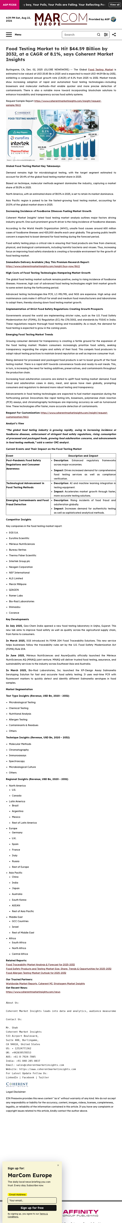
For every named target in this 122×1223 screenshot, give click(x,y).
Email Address (17, 1194)
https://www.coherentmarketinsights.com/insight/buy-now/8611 (43, 266)
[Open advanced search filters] (105, 34)
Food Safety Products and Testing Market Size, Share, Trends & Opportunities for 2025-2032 (58, 968)
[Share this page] (114, 35)
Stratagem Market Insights (69, 983)
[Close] (58, 1165)
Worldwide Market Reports (21, 983)
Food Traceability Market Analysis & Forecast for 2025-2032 (40, 964)
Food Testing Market (100, 69)
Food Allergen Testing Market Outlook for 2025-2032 (36, 972)
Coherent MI (45, 983)
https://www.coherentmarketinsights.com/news (33, 991)
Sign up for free (32, 1208)
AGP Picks (9, 4)
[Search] (98, 34)
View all (114, 4)
